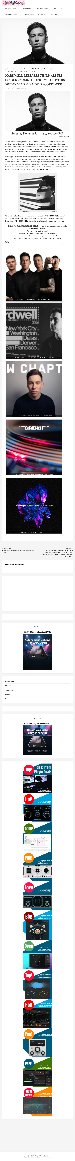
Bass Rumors (26, 8)
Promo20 (54, 69)
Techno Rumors (11, 14)
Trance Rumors (28, 14)
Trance (33, 71)
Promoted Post (11, 71)
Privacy (7, 694)
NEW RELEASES (35, 69)
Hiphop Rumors (42, 8)
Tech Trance (23, 71)
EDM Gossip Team (22, 88)
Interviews (42, 14)
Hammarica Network (22, 69)
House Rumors (10, 8)
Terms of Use (9, 690)
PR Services (9, 686)
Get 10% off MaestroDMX (37, 631)
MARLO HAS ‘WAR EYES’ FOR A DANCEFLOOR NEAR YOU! (18, 550)
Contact (54, 14)
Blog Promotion (10, 681)
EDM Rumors (58, 8)
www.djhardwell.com (37, 228)
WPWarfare (33, 1157)
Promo (46, 69)
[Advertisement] (37, 1136)
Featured (9, 69)
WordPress (47, 1157)
